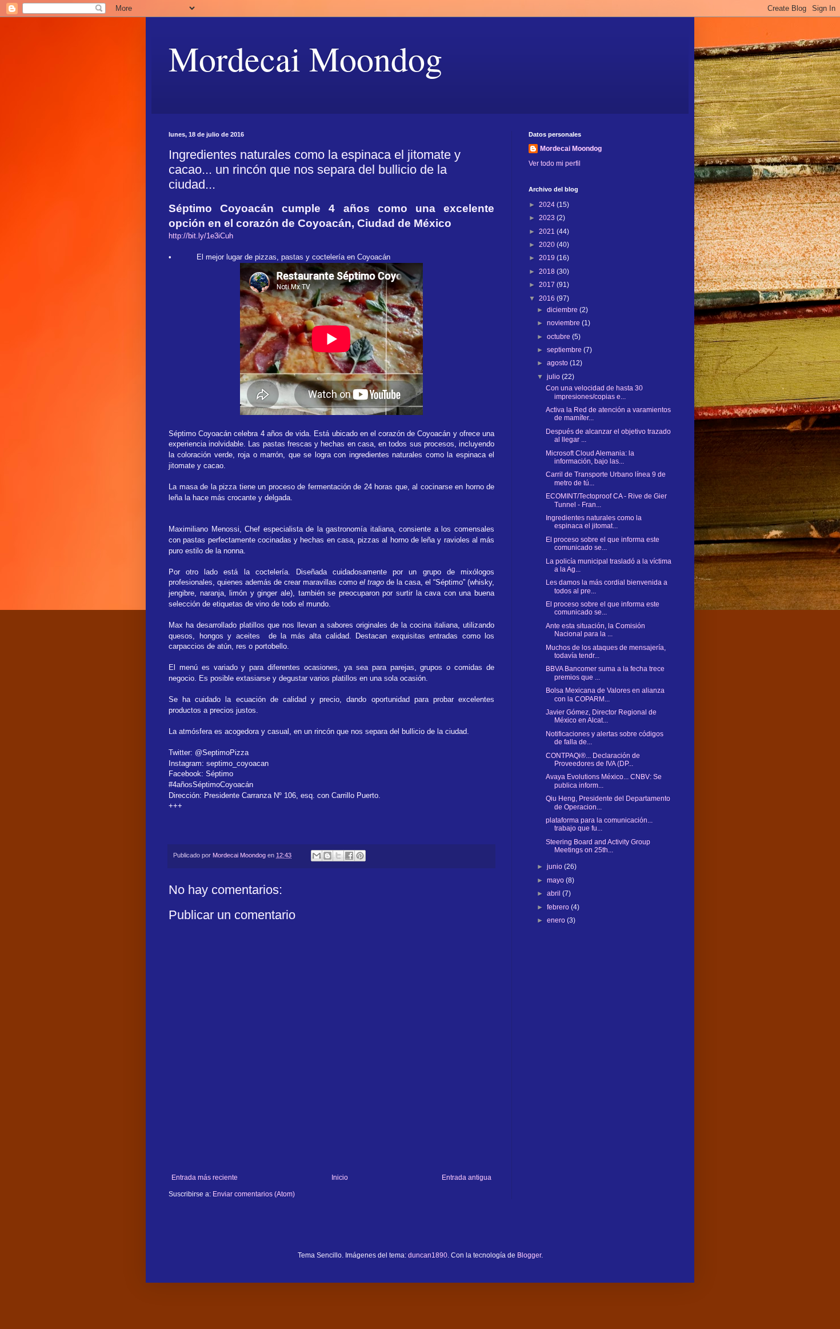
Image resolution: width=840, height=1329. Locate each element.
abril (554, 893)
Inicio (339, 1178)
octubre (559, 337)
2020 (548, 245)
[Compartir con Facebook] (349, 855)
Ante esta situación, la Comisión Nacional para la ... (595, 630)
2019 (548, 258)
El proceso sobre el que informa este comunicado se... (602, 544)
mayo (556, 880)
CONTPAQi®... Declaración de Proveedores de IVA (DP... (593, 760)
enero (557, 920)
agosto (558, 363)
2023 (548, 218)
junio (555, 867)
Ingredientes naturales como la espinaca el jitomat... (594, 522)
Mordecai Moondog (305, 58)
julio (554, 377)
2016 (548, 298)
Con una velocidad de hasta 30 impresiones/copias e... (594, 392)
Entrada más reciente (204, 1178)
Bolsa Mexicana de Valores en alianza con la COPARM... (605, 695)
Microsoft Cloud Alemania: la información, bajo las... (590, 457)
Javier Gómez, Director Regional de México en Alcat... (601, 716)
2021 (548, 232)
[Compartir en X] (338, 855)
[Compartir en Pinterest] (360, 855)
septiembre (565, 350)
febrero (559, 907)
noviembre (564, 323)
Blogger (529, 1255)
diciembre (563, 310)
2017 (548, 285)
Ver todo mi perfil (555, 163)
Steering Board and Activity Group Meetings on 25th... (598, 846)
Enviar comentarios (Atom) (254, 1194)
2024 (548, 205)
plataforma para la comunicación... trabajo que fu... (599, 824)
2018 (548, 272)
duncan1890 (427, 1255)
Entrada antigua (466, 1178)
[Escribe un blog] (327, 855)
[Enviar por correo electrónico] (316, 855)
